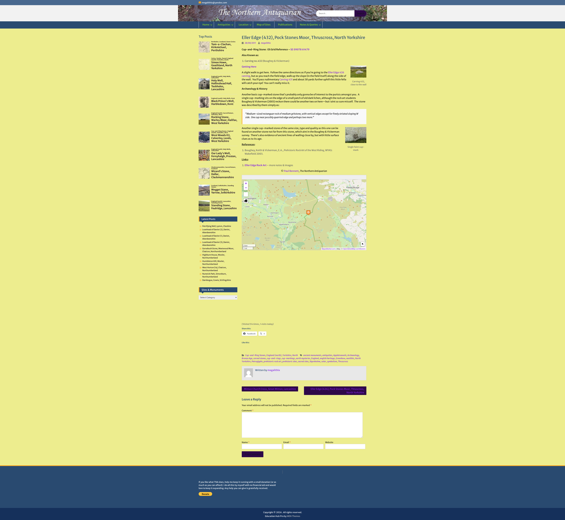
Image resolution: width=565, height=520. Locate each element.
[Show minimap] (362, 244)
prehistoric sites (289, 361)
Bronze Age (247, 358)
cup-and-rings (274, 358)
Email (287, 442)
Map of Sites (264, 24)
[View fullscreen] (246, 194)
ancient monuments (312, 355)
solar (323, 361)
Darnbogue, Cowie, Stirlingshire (216, 280)
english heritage (327, 358)
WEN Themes (293, 516)
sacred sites (303, 361)
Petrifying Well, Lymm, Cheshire (216, 226)
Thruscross (343, 361)
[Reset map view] (246, 201)
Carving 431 (286, 79)
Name (245, 442)
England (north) (273, 355)
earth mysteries (303, 358)
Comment (247, 410)
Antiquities (224, 24)
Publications (285, 24)
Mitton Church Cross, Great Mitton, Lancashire (270, 388)
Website (329, 442)
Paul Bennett (291, 170)
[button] (308, 212)
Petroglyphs (257, 361)
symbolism (332, 361)
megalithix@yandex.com (214, 2)
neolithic (350, 358)
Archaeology (353, 355)
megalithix (266, 43)
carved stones (259, 358)
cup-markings (288, 358)
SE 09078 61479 (299, 49)
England (315, 358)
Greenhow (340, 358)
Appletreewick (339, 355)
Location (244, 24)
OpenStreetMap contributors (354, 248)
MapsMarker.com (328, 248)
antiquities (327, 355)
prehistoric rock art (272, 361)
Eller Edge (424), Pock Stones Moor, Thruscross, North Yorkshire (337, 390)
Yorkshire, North (290, 355)
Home (205, 24)
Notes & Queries (309, 24)
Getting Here (249, 66)
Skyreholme (315, 361)
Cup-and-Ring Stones (255, 355)
